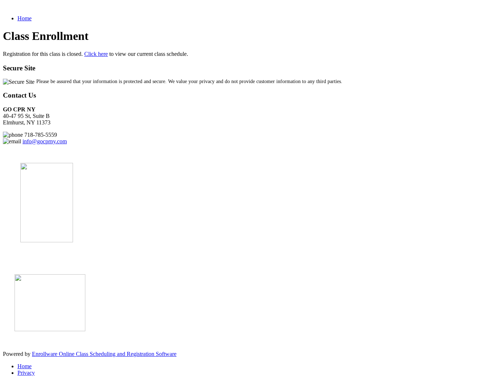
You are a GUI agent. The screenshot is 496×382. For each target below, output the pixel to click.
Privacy (26, 373)
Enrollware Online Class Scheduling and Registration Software (104, 354)
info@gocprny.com (45, 141)
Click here (96, 54)
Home (24, 18)
